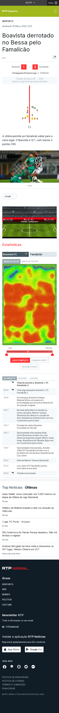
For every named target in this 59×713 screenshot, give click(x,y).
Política (7, 599)
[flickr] (33, 666)
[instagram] (19, 666)
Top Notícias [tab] (12, 487)
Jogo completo (20, 360)
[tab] (9, 378)
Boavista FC (10, 254)
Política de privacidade (15, 677)
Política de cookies (13, 681)
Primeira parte (39, 360)
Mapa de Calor (11, 261)
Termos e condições (13, 684)
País (4, 589)
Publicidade (8, 688)
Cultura (7, 604)
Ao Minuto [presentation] (9, 378)
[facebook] (4, 667)
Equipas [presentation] (34, 378)
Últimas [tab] (31, 487)
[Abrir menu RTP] (29, 2)
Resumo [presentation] (22, 378)
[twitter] (12, 666)
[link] (11, 11)
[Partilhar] (55, 58)
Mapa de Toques (30, 261)
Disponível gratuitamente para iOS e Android (23, 642)
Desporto (7, 584)
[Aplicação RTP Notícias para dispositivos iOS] (12, 649)
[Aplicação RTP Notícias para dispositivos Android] (35, 649)
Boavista (16, 67)
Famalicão (44, 67)
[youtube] (26, 666)
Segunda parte (29, 367)
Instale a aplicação (24, 636)
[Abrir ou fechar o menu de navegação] (54, 11)
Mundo (6, 594)
